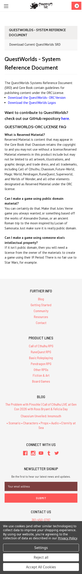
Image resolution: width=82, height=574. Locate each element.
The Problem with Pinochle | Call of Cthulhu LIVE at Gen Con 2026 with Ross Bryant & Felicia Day (41, 406)
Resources (41, 317)
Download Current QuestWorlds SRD (35, 44)
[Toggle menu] (6, 6)
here (65, 118)
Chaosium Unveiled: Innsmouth (41, 416)
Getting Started (41, 305)
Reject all (41, 557)
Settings (41, 547)
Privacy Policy (67, 538)
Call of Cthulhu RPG (41, 346)
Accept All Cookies (41, 567)
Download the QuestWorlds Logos (32, 103)
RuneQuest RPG (41, 352)
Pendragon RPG (41, 364)
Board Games (41, 381)
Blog (41, 299)
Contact (41, 322)
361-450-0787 (41, 520)
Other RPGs (41, 369)
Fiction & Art (41, 375)
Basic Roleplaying (41, 358)
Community (41, 311)
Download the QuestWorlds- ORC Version (37, 97)
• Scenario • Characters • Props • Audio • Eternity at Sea (41, 425)
